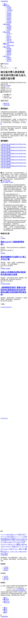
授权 (23, 546)
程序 (13, 551)
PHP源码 (9, 7)
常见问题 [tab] (7, 105)
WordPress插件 (10, 45)
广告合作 (6, 567)
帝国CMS (9, 39)
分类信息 (9, 21)
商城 (11, 542)
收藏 (7, 182)
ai (2, 534)
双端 (6, 542)
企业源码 (9, 13)
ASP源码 (9, 8)
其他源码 (9, 22)
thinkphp (17, 536)
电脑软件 (9, 58)
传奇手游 (24, 540)
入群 (6, 180)
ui (21, 536)
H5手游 (8, 30)
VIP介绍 (6, 576)
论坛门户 (9, 11)
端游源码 (9, 27)
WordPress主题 (21, 539)
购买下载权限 (5, 100)
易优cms (9, 37)
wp (10, 540)
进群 (9, 180)
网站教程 (9, 48)
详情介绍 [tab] (6, 103)
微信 (20, 544)
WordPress (9, 33)
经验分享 (9, 54)
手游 (15, 546)
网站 (21, 551)
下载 (14, 540)
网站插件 (7, 43)
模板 (21, 549)
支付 (7, 549)
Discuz (8, 35)
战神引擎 (9, 546)
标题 (17, 549)
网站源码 (7, 5)
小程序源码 (10, 10)
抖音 (20, 546)
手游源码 (9, 25)
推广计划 (6, 579)
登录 (7, 63)
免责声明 (6, 568)
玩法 (9, 551)
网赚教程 (9, 51)
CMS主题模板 (10, 42)
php (5, 536)
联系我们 (6, 570)
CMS (21, 534)
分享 (3, 182)
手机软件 (9, 59)
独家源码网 (21, 589)
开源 (10, 544)
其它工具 (9, 61)
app (10, 534)
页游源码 (9, 29)
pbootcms (9, 36)
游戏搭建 (9, 50)
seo (10, 536)
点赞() (11, 182)
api (4, 534)
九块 (3, 180)
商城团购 (9, 15)
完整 (19, 542)
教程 (12, 549)
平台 (5, 544)
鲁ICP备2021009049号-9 (20, 590)
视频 (6, 553)
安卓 (15, 542)
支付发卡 (9, 16)
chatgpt (15, 534)
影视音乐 (9, 19)
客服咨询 (6, 578)
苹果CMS (9, 40)
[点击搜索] (16, 68)
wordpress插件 (5, 540)
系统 (17, 551)
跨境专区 (9, 53)
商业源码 (9, 18)
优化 (18, 540)
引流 (14, 544)
